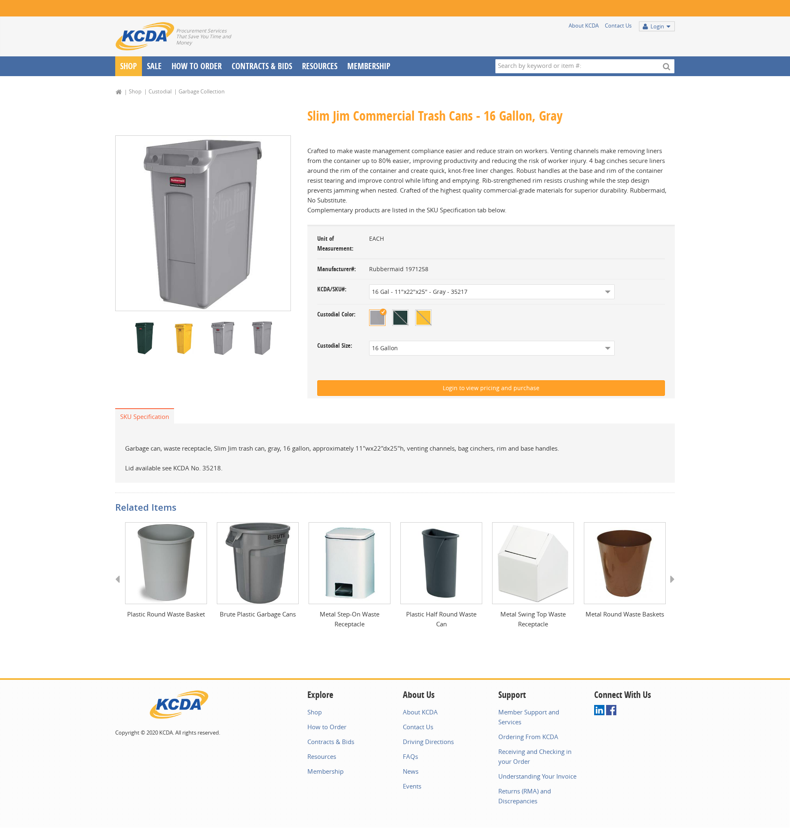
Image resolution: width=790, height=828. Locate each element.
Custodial (160, 91)
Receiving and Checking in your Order (535, 756)
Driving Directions (428, 741)
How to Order (326, 727)
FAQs (410, 756)
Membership (368, 66)
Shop (128, 66)
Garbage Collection (202, 91)
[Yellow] (423, 318)
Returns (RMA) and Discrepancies (524, 796)
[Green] (400, 318)
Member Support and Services (528, 717)
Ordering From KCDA (528, 737)
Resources (319, 66)
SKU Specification (144, 416)
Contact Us (618, 25)
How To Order (197, 66)
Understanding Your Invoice (537, 776)
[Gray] (377, 318)
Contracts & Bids (262, 66)
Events (412, 786)
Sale (154, 66)
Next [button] (670, 587)
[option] (203, 223)
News (410, 771)
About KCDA (584, 25)
